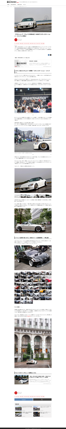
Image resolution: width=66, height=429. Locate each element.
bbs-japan (20, 40)
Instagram (29, 316)
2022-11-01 (20, 39)
